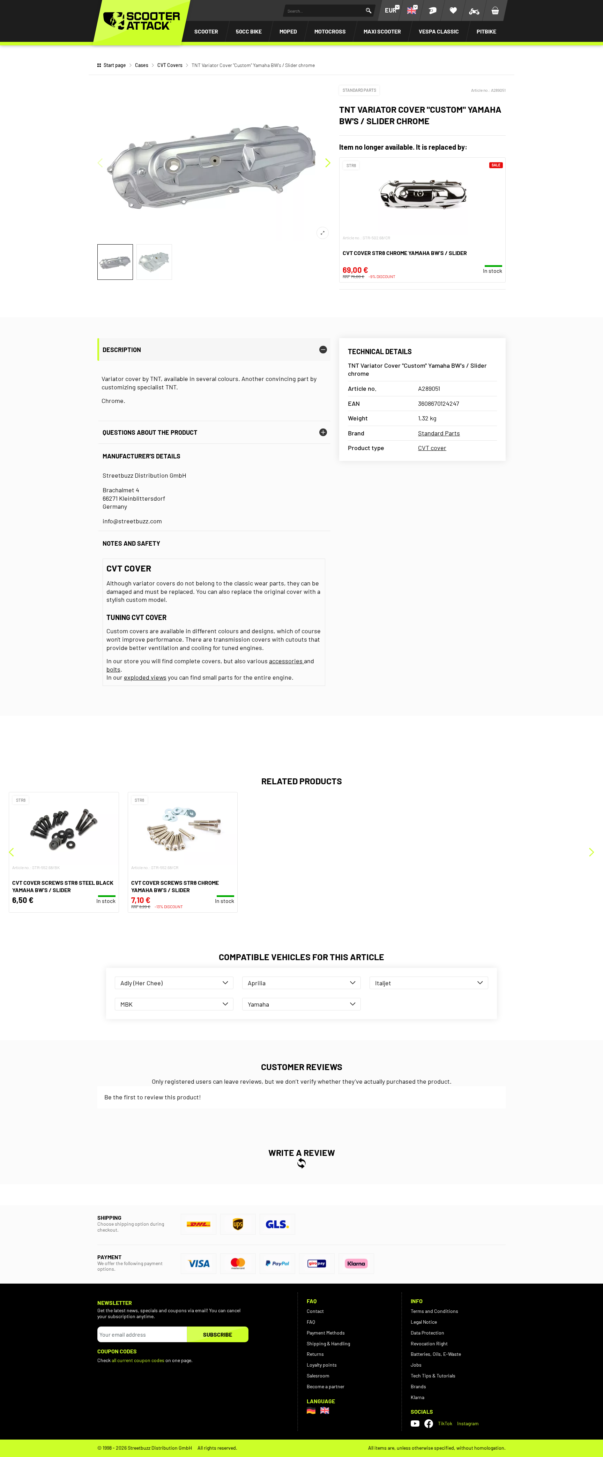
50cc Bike (249, 31)
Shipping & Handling (328, 1343)
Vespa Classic (439, 31)
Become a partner (325, 1386)
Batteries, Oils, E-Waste (436, 1354)
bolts (113, 669)
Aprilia (257, 983)
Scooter (206, 31)
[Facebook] (428, 1423)
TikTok (445, 1423)
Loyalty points (322, 1365)
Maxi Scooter (382, 31)
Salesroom (318, 1375)
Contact (315, 1311)
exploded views (145, 677)
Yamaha (258, 1004)
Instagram (468, 1423)
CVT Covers (170, 65)
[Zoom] (323, 233)
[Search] (369, 11)
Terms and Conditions (434, 1311)
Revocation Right (429, 1343)
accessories (286, 661)
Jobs (416, 1365)
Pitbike (486, 31)
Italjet (383, 983)
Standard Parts (359, 90)
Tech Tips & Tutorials (433, 1375)
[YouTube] (415, 1423)
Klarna (417, 1397)
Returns (315, 1354)
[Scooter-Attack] (141, 21)
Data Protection (427, 1333)
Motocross (330, 31)
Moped (288, 31)
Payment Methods (326, 1333)
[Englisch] (324, 1410)
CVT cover (432, 447)
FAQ (311, 1322)
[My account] (432, 10)
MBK (126, 1004)
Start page (115, 65)
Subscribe (217, 1334)
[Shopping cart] (495, 10)
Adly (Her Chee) (141, 983)
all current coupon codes (138, 1360)
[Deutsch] (311, 1410)
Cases (141, 65)
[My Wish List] (453, 10)
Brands (418, 1386)
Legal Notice (424, 1322)
